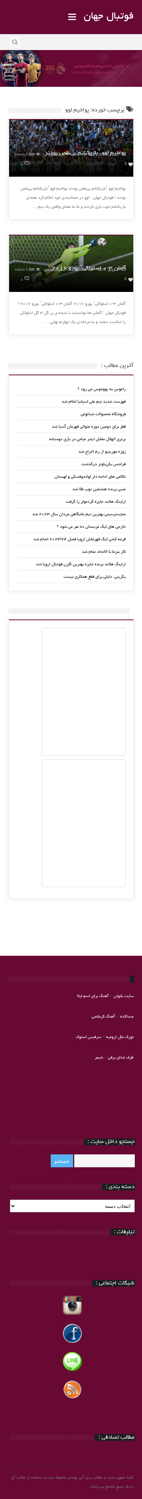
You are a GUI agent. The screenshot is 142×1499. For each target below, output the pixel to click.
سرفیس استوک (89, 1037)
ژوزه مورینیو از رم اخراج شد (102, 451)
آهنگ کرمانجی (103, 1016)
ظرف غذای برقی (121, 1057)
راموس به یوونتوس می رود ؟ (102, 389)
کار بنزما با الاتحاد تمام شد (104, 551)
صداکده (127, 1016)
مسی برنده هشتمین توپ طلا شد (99, 489)
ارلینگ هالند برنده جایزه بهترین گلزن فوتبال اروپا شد (81, 564)
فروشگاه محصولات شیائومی (103, 414)
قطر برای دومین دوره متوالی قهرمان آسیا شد (89, 426)
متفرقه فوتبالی (54, 155)
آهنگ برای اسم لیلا (93, 996)
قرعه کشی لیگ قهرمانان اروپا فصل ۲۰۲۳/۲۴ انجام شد (79, 539)
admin (81, 155)
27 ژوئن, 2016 (109, 155)
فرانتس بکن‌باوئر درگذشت (103, 464)
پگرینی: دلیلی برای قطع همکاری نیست (95, 576)
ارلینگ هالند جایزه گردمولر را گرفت (96, 501)
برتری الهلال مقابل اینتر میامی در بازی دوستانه (87, 439)
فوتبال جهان (109, 17)
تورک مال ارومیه (120, 1037)
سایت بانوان (124, 996)
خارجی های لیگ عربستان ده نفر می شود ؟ (91, 526)
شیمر (99, 1057)
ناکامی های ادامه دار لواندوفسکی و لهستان (90, 476)
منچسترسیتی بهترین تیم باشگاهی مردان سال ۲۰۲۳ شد (79, 514)
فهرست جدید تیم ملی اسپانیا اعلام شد (94, 401)
